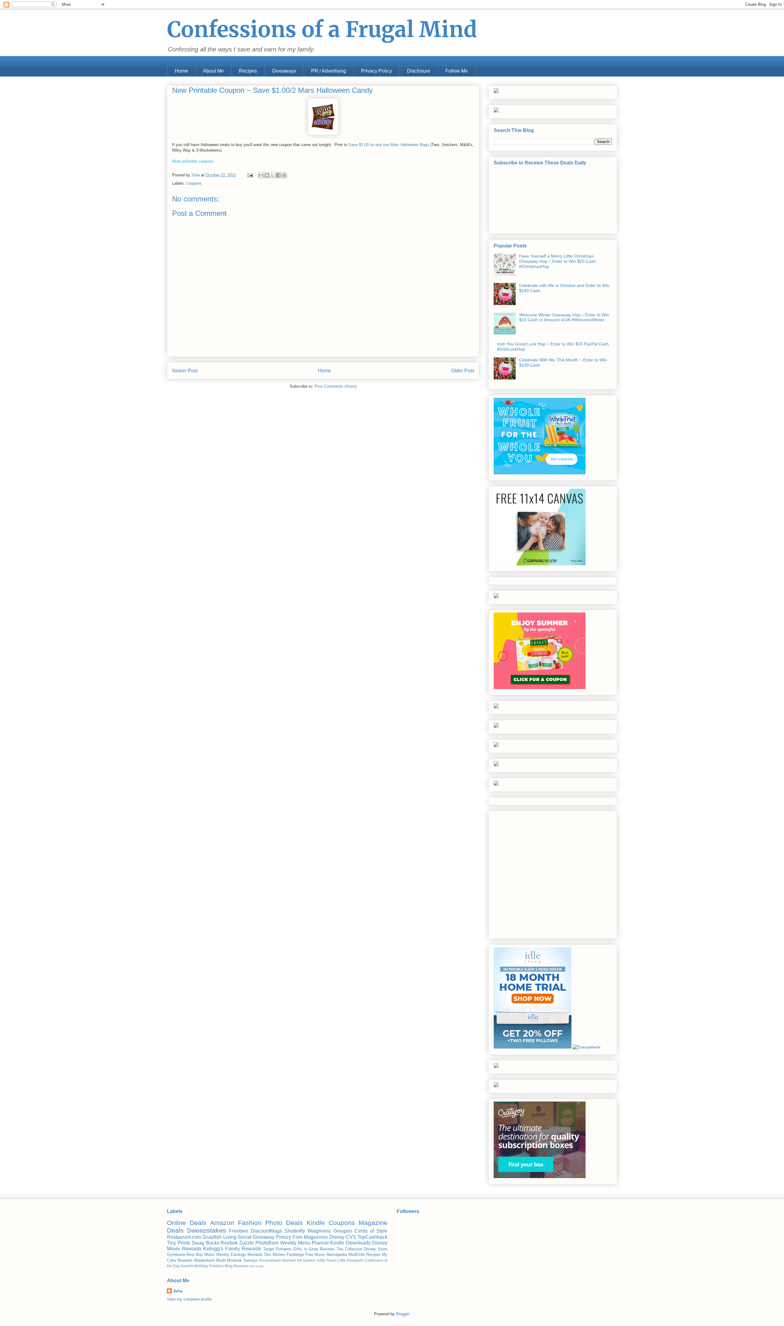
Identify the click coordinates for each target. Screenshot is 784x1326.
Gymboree (176, 1254)
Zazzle (246, 1242)
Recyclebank (270, 1260)
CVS (351, 1237)
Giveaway (263, 1237)
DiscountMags (266, 1231)
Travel (331, 1260)
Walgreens (319, 1231)
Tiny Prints (178, 1242)
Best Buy (195, 1254)
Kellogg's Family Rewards (232, 1248)
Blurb (220, 1260)
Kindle (316, 1222)
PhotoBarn (267, 1242)
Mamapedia (336, 1254)
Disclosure (418, 70)
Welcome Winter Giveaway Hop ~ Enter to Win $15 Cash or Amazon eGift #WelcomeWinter (564, 317)
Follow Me (456, 70)
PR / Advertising (328, 70)
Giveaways (284, 70)
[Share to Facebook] (278, 175)
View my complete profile (189, 1299)
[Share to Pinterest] (284, 175)
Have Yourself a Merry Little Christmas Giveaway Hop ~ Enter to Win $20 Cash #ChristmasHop (557, 261)
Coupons (194, 183)
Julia (177, 1291)
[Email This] (261, 175)
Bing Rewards (236, 1266)
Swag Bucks (205, 1242)
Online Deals (186, 1222)
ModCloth (356, 1254)
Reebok (229, 1242)
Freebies (238, 1231)
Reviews (327, 1249)
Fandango (295, 1254)
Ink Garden (306, 1260)
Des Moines (274, 1254)
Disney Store (375, 1249)
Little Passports (350, 1260)
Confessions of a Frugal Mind (322, 29)
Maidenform (204, 1260)
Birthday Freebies (209, 1266)
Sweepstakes (206, 1230)
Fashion (250, 1222)
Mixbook (234, 1260)
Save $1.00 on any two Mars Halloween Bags (389, 144)
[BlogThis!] (267, 175)
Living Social (237, 1237)
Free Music (315, 1254)
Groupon (342, 1231)
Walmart (289, 1260)
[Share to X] (273, 175)
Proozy (283, 1237)
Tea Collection (349, 1249)
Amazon (222, 1222)
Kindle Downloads (350, 1242)
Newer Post (185, 370)
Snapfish (212, 1237)
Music (209, 1254)
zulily (321, 1260)
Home (181, 70)
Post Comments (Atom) (335, 386)
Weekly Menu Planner (304, 1242)
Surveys (250, 1260)
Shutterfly (295, 1231)
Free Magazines (310, 1237)
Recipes (248, 70)
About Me (213, 70)
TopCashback (372, 1237)
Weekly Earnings (231, 1254)
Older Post (462, 370)
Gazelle (187, 1266)
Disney (337, 1237)
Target (268, 1249)
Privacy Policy (376, 70)
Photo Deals (284, 1222)
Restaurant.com (184, 1237)
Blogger (402, 1314)
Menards (255, 1254)
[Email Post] (249, 175)
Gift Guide (256, 1266)
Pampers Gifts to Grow (297, 1249)
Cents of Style (371, 1231)
